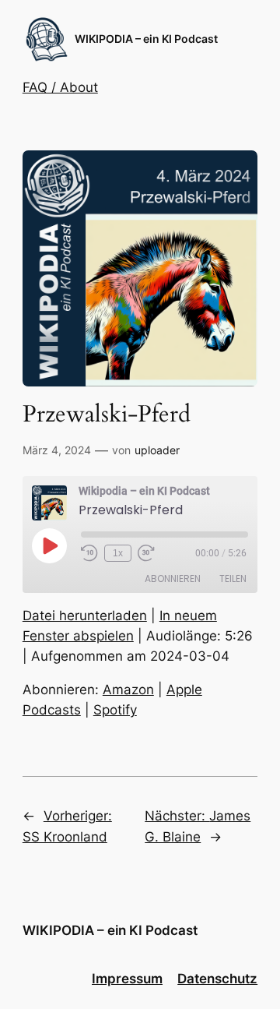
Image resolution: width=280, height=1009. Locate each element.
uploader (157, 450)
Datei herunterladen (85, 615)
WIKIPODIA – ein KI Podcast (146, 38)
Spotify (115, 710)
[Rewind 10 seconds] (89, 553)
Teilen (233, 578)
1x (118, 553)
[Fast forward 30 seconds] (146, 553)
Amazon (128, 689)
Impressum (127, 978)
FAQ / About (60, 87)
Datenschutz (217, 978)
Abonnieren (173, 578)
